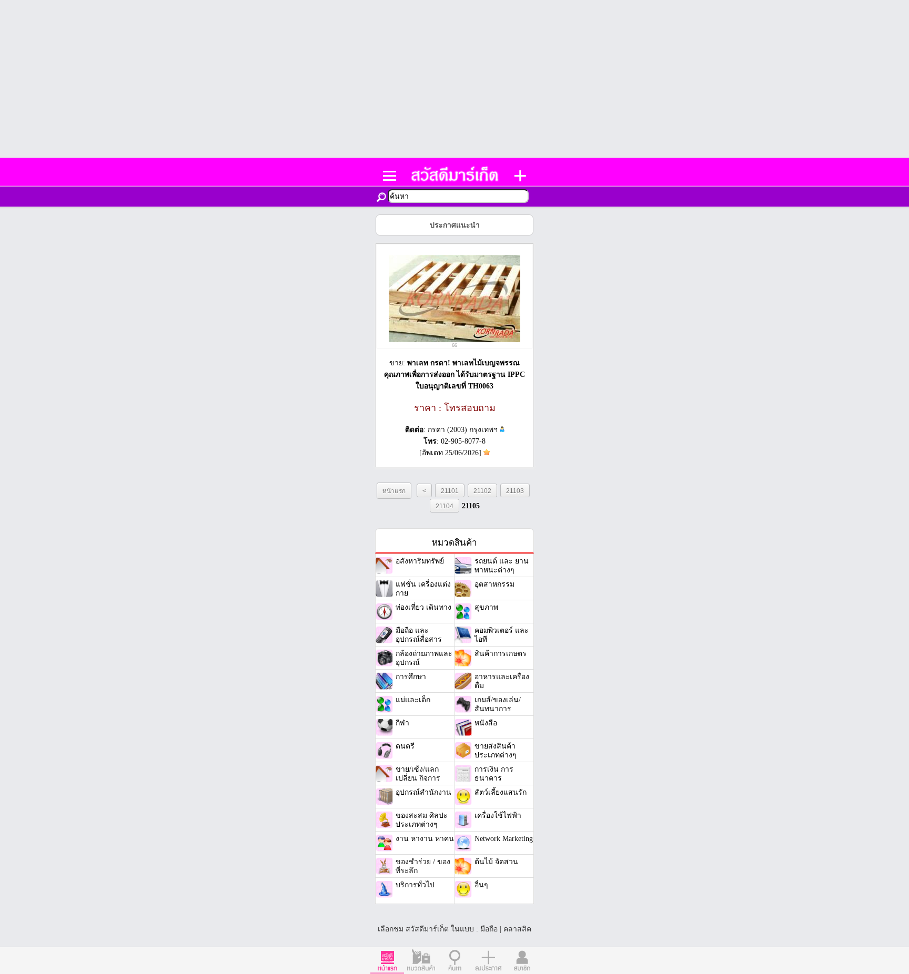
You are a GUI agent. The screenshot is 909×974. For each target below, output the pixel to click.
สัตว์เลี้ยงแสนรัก (500, 792)
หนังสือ (485, 723)
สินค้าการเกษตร (500, 654)
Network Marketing (503, 839)
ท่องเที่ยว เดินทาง (423, 607)
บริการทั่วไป (415, 885)
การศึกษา (411, 677)
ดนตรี (405, 746)
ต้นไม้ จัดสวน (496, 862)
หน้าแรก (394, 490)
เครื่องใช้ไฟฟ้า (497, 815)
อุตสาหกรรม (494, 584)
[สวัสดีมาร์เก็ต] (454, 179)
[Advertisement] (454, 78)
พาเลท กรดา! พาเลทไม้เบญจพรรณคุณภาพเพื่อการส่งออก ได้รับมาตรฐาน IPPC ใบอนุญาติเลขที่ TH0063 (454, 374)
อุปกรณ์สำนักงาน (423, 792)
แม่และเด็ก (413, 700)
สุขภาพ (486, 607)
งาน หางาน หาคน (425, 839)
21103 (515, 490)
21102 (482, 490)
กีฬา (402, 723)
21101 (450, 490)
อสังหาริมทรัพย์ (420, 561)
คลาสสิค (517, 929)
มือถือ (489, 929)
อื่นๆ (481, 885)
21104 (444, 506)
